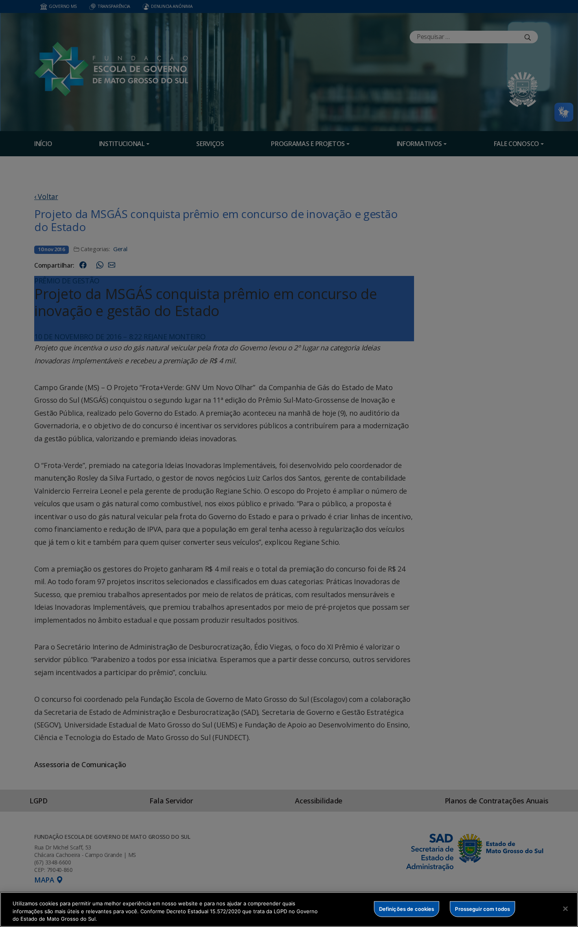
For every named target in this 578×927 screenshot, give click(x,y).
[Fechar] (565, 908)
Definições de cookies (406, 908)
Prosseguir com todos (482, 908)
